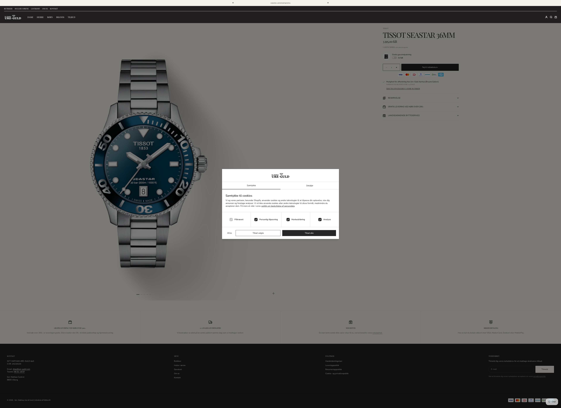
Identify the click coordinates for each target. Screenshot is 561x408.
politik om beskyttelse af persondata (278, 206)
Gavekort (35, 8)
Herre (40, 17)
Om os (45, 8)
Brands (60, 17)
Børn (50, 17)
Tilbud (71, 17)
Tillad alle (309, 233)
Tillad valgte (258, 233)
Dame (30, 17)
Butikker (8, 8)
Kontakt (54, 8)
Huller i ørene (22, 8)
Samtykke (251, 185)
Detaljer (309, 185)
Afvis (229, 233)
